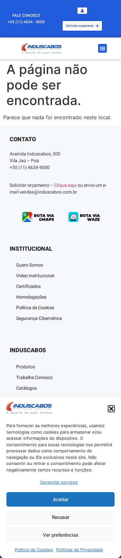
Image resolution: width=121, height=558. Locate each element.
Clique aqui (65, 185)
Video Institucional (35, 275)
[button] (111, 408)
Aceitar (60, 499)
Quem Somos (29, 265)
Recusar (60, 517)
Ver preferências (60, 535)
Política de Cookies (34, 549)
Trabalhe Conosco (34, 377)
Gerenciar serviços (59, 482)
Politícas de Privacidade (79, 549)
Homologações (31, 297)
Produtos (25, 366)
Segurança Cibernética (39, 318)
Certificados (28, 286)
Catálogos (26, 388)
